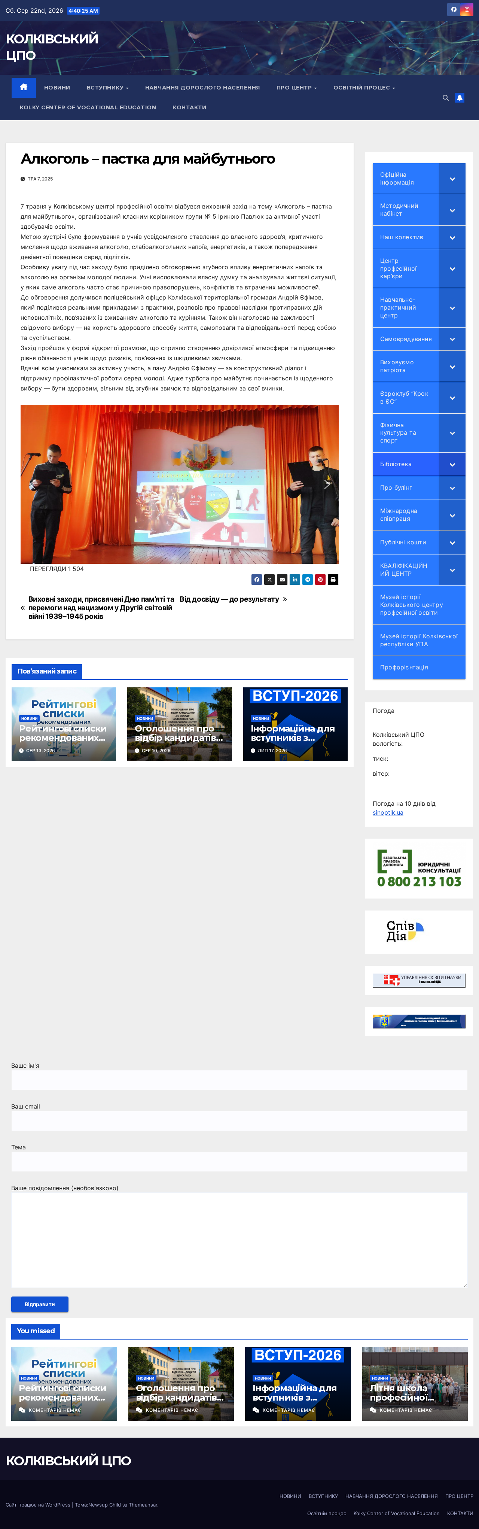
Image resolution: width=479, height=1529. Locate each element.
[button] (446, 97)
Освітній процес (362, 87)
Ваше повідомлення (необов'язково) (65, 1188)
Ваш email (25, 1106)
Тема (18, 1147)
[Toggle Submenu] (452, 178)
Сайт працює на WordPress (39, 1505)
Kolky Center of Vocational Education (88, 107)
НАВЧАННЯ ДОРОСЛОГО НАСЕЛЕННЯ (202, 87)
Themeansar (143, 1505)
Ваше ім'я (25, 1065)
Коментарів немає (55, 1410)
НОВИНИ (57, 87)
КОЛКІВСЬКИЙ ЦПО (68, 1461)
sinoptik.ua (388, 812)
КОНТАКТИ (189, 107)
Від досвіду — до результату (229, 599)
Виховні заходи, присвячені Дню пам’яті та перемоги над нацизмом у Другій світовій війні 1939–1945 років (101, 608)
